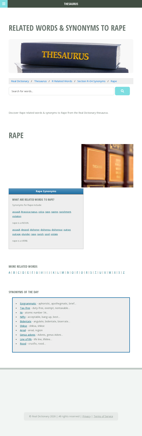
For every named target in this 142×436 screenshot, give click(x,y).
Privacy (86, 416)
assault (16, 211)
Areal (23, 330)
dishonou (46, 229)
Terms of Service (103, 416)
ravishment (65, 211)
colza (41, 211)
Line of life (26, 339)
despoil (25, 229)
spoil (47, 234)
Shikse (23, 326)
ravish (40, 234)
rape (47, 211)
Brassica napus (29, 211)
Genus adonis (27, 334)
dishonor (34, 229)
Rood (23, 343)
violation (16, 216)
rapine (54, 211)
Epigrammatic (28, 303)
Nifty (22, 316)
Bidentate (25, 321)
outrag (67, 229)
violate (54, 234)
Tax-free (25, 308)
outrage (16, 234)
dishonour (57, 229)
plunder (26, 234)
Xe (21, 312)
